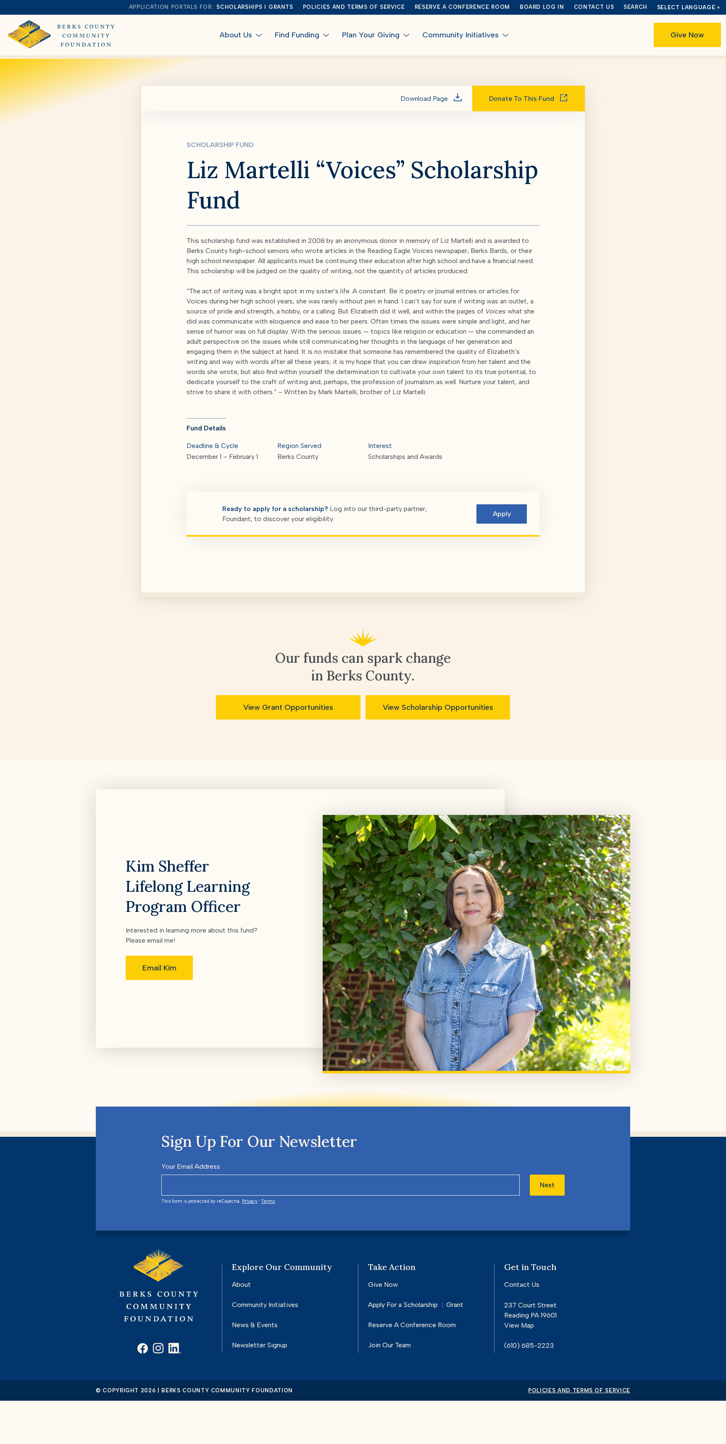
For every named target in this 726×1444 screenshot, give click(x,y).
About (241, 1285)
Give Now (687, 35)
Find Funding (297, 35)
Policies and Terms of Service (354, 7)
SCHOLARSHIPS (239, 7)
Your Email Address (190, 1166)
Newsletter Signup (259, 1345)
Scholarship (421, 1305)
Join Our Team (389, 1345)
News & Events (255, 1325)
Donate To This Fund (522, 99)
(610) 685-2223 (529, 1345)
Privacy (250, 1201)
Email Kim (159, 967)
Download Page (425, 99)
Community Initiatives (460, 35)
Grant (454, 1305)
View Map (519, 1325)
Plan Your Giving (371, 35)
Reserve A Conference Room (412, 1325)
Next (547, 1185)
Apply (502, 514)
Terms (268, 1201)
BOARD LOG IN (542, 7)
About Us (236, 35)
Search (635, 7)
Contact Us (594, 7)
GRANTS (280, 7)
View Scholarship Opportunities (438, 707)
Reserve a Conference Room (462, 7)
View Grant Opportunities (288, 707)
